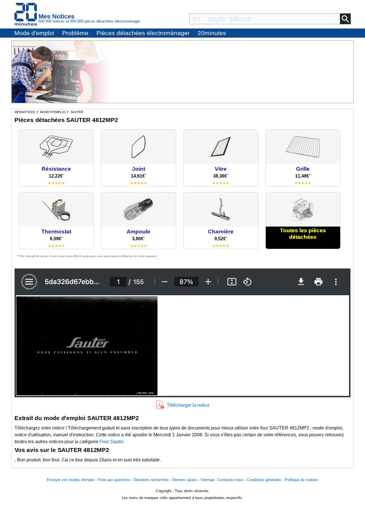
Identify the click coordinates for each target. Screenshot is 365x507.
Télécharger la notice (188, 405)
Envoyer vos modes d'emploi (70, 480)
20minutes (212, 33)
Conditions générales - (266, 480)
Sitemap (207, 480)
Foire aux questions (114, 480)
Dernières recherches (151, 480)
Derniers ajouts (184, 480)
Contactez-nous (231, 480)
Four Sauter (111, 441)
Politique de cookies (301, 480)
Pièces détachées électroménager (143, 33)
